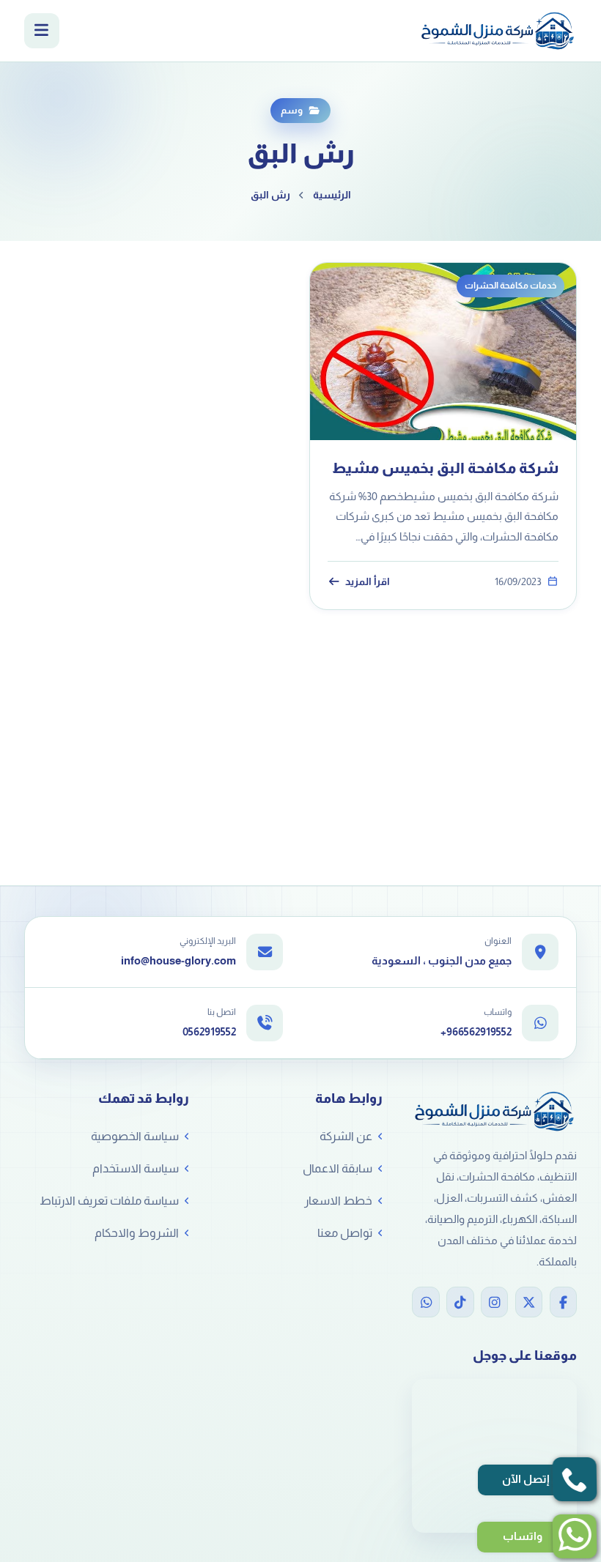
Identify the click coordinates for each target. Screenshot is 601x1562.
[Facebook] (563, 1302)
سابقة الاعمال (337, 1168)
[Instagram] (494, 1302)
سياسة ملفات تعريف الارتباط (109, 1200)
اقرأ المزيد (367, 581)
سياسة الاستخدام (135, 1168)
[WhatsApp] (425, 1302)
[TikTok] (459, 1302)
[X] (528, 1302)
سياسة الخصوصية (135, 1136)
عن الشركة (346, 1136)
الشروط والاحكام (137, 1233)
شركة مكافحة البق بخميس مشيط (445, 468)
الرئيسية (332, 195)
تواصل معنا (344, 1233)
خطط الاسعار (338, 1200)
